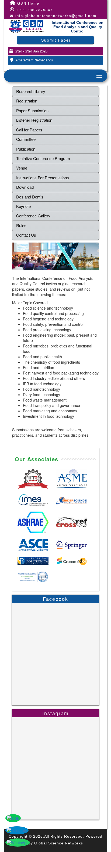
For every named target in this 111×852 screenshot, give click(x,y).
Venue (21, 168)
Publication (25, 149)
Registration (26, 101)
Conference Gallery (33, 215)
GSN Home (27, 3)
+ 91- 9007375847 (34, 9)
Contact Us (26, 235)
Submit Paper (56, 40)
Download (25, 187)
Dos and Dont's (29, 197)
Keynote (23, 206)
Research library (30, 91)
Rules (21, 225)
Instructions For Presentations (42, 177)
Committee (26, 139)
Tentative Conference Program (43, 158)
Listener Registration (34, 120)
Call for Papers (29, 129)
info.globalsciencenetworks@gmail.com (55, 15)
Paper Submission (32, 110)
